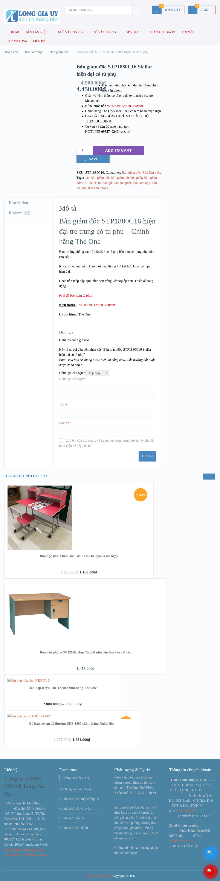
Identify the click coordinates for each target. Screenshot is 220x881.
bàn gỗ (107, 183)
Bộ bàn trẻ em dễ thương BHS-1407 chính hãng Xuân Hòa (72, 723)
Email (64, 423)
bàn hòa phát (122, 183)
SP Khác (132, 32)
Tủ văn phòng (104, 32)
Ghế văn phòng (70, 32)
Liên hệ (39, 40)
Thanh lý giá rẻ (162, 32)
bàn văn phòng (98, 188)
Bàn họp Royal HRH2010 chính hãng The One (63, 688)
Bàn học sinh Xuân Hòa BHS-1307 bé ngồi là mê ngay (79, 556)
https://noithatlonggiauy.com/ (24, 849)
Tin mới (188, 32)
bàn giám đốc (100, 178)
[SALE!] (40, 549)
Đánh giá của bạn (72, 373)
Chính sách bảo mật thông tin (79, 799)
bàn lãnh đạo (141, 183)
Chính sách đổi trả (71, 818)
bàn (87, 178)
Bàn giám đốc (131, 172)
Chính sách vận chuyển (75, 808)
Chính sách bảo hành (73, 828)
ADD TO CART (118, 150)
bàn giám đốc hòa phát (126, 178)
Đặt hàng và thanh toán (75, 789)
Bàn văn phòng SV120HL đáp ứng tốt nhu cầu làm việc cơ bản (85, 652)
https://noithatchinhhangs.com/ (25, 855)
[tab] (29, 203)
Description (18, 203)
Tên (63, 405)
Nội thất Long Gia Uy (98, 876)
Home (15, 32)
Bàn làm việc (36, 32)
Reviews (18, 213)
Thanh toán (17, 40)
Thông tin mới (75, 778)
